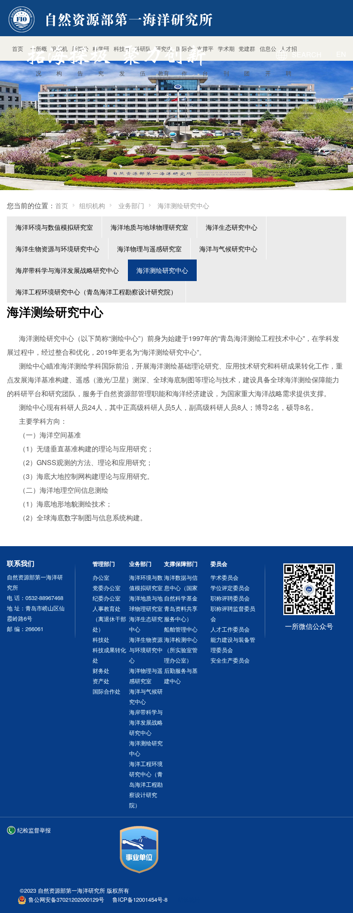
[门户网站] (112, 21)
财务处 (101, 670)
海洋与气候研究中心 (228, 248)
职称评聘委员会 (230, 598)
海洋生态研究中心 (231, 226)
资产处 (101, 681)
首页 (61, 205)
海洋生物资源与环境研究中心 (57, 248)
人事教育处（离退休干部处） (109, 618)
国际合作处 (107, 691)
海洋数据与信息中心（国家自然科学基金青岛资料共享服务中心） (181, 598)
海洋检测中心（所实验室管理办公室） (181, 649)
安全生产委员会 (230, 660)
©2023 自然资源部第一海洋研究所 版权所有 (74, 890)
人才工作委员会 (230, 629)
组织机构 (92, 205)
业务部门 (131, 205)
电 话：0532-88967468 (35, 598)
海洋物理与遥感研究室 (149, 248)
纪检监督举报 (34, 830)
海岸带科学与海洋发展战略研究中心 (67, 270)
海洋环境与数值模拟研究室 (54, 226)
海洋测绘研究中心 (162, 270)
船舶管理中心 (181, 629)
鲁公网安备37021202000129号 (66, 899)
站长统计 (189, 899)
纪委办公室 (107, 598)
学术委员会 (224, 577)
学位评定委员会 (230, 588)
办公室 (101, 577)
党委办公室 (107, 588)
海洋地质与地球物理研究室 (149, 226)
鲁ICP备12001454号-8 (139, 899)
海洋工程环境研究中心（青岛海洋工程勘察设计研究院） (96, 291)
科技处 (101, 639)
